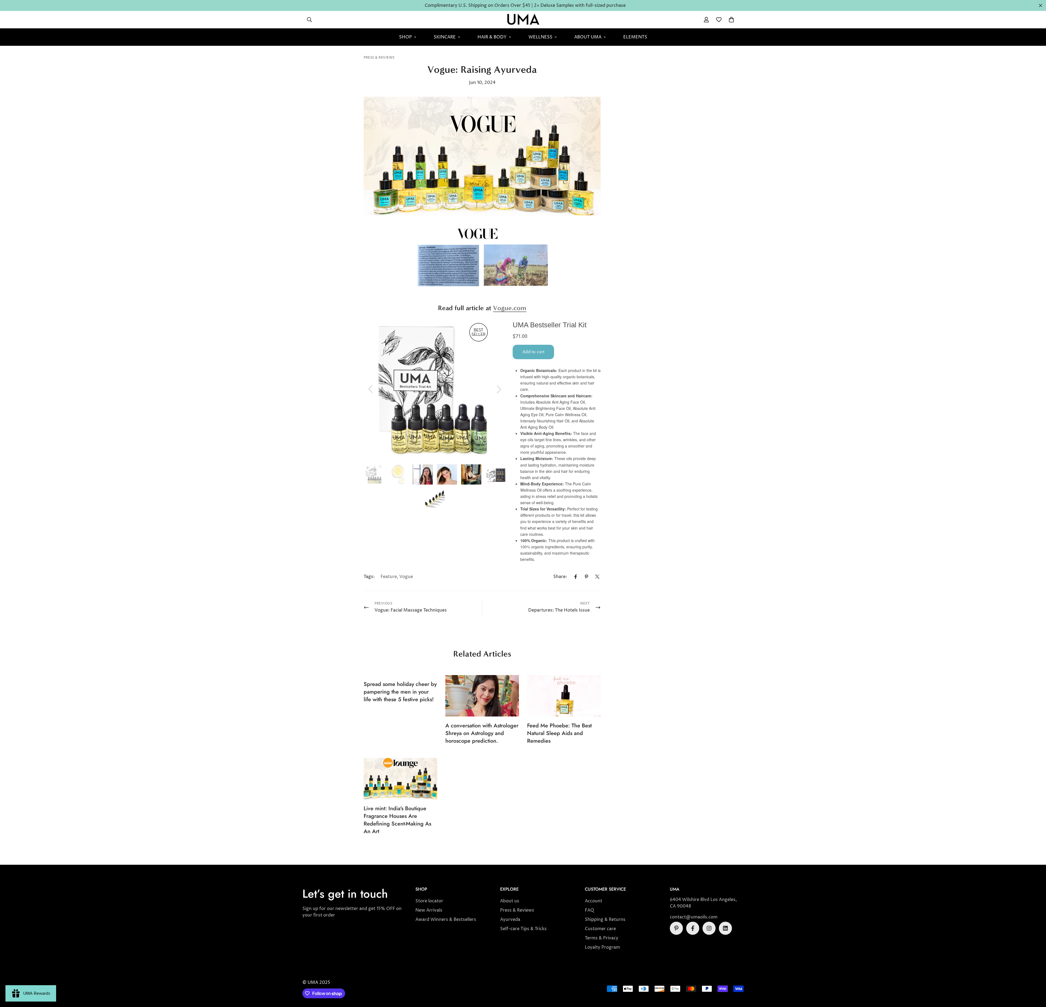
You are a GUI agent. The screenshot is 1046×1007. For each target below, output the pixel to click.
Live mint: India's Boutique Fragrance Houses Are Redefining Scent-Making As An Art (397, 820)
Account (593, 901)
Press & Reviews (379, 57)
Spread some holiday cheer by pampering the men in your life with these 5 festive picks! (400, 691)
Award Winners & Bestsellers (445, 920)
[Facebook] (575, 576)
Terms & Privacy (601, 938)
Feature (389, 577)
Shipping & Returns (605, 920)
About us (509, 901)
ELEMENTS (635, 37)
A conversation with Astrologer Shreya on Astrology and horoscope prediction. (481, 733)
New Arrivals (428, 910)
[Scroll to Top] (1035, 977)
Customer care (600, 929)
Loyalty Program (602, 947)
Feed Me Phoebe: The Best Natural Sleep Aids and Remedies (559, 733)
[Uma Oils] (523, 19)
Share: (560, 577)
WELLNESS (540, 37)
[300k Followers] (692, 928)
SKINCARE (445, 37)
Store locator (429, 901)
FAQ (589, 910)
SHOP (405, 37)
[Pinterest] (586, 576)
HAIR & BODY (492, 37)
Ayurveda (510, 920)
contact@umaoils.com (693, 917)
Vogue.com (509, 308)
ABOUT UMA (587, 37)
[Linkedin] (725, 928)
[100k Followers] (709, 928)
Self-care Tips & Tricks (523, 929)
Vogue (406, 577)
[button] (731, 19)
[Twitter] (597, 576)
